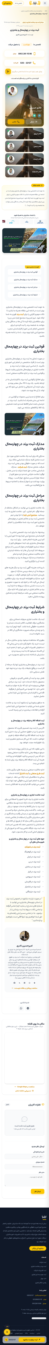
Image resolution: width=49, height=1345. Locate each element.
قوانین (11, 1333)
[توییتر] (19, 983)
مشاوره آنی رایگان (38, 1248)
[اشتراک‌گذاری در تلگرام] (28, 1008)
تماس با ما (18, 3)
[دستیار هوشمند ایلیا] (7, 1332)
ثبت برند (20, 314)
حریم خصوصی (19, 1333)
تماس (14, 122)
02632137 (30, 1295)
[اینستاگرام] (29, 983)
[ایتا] (29, 116)
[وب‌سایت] (34, 983)
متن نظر (41, 1172)
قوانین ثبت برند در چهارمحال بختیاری (25, 272)
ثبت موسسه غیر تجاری (39, 1274)
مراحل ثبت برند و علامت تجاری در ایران (31, 11)
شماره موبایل (40, 1162)
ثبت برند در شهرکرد (32, 846)
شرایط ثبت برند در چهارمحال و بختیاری (25, 295)
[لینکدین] (24, 983)
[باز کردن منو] (45, 3)
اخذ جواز (43, 1278)
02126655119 (37, 1299)
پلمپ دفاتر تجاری (40, 1282)
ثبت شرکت (22, 466)
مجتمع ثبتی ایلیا (30, 514)
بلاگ (26, 1333)
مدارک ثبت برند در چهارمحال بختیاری (25, 279)
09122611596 (36, 1303)
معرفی (32, 122)
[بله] (34, 116)
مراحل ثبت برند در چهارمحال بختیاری (25, 287)
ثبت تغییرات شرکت (40, 1270)
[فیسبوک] (14, 983)
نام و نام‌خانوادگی (38, 1152)
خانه (46, 11)
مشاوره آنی (7, 3)
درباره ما (32, 1333)
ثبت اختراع (24, 773)
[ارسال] (8, 71)
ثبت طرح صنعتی (37, 773)
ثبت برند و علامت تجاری (38, 1266)
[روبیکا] (39, 116)
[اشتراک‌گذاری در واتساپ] (21, 1008)
